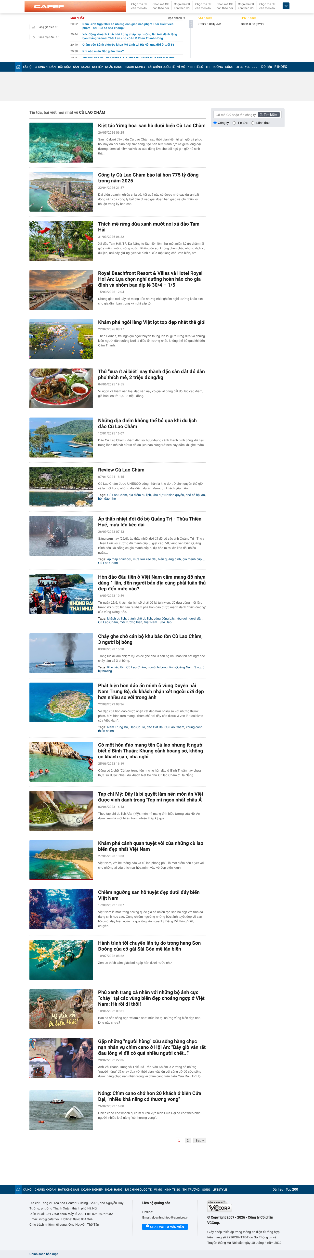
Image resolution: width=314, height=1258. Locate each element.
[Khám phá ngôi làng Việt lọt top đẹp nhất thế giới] (61, 339)
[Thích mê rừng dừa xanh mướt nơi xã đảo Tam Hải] (61, 241)
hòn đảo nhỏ (107, 498)
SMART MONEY (135, 67)
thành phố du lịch (140, 618)
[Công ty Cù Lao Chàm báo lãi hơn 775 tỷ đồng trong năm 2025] (61, 192)
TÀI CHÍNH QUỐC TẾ (161, 67)
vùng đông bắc (164, 618)
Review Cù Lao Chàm (121, 470)
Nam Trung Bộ (117, 727)
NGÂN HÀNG (113, 67)
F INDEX (281, 67)
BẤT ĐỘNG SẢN (68, 67)
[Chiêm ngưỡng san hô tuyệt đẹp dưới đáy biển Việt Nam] (61, 909)
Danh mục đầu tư (48, 37)
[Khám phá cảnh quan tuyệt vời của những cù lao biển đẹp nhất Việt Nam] (61, 860)
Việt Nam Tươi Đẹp (157, 622)
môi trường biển (130, 622)
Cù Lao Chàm (117, 495)
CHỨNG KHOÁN (45, 67)
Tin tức (243, 123)
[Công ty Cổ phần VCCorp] (246, 1206)
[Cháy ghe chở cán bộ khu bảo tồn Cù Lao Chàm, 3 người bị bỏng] (61, 653)
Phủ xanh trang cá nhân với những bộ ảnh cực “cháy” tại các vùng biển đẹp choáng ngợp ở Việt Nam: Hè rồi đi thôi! (151, 998)
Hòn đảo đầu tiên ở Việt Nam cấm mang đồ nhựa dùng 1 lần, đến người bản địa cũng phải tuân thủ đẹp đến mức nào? (152, 583)
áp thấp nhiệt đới (119, 559)
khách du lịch (116, 618)
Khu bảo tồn (115, 667)
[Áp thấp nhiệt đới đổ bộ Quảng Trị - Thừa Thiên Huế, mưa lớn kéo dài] (61, 536)
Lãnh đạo (263, 123)
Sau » (200, 1140)
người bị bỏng (158, 667)
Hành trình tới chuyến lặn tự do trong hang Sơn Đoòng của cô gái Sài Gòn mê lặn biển (149, 946)
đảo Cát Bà (155, 727)
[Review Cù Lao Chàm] (61, 487)
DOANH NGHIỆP (92, 67)
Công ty (223, 123)
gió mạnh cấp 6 (193, 559)
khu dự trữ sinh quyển (168, 495)
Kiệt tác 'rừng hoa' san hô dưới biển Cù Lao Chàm (152, 125)
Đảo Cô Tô (137, 727)
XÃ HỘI (27, 67)
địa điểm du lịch (140, 495)
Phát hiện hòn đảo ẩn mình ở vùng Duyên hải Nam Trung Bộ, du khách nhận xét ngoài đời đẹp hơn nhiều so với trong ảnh (151, 691)
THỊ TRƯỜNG (214, 67)
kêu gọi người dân (189, 618)
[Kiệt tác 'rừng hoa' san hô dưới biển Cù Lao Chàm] (61, 143)
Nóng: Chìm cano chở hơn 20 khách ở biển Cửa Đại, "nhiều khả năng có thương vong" (149, 1096)
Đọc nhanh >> (177, 18)
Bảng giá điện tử (47, 27)
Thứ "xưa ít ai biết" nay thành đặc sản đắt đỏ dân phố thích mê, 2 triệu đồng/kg (151, 374)
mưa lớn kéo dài (144, 559)
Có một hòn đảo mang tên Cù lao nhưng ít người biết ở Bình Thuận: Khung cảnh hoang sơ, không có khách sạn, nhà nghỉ (151, 751)
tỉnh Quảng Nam (181, 667)
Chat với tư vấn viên (167, 1227)
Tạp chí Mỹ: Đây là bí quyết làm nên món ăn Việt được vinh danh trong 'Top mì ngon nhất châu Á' (150, 797)
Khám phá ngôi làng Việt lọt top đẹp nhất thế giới (152, 322)
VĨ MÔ (181, 67)
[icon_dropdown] (286, 6)
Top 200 (292, 1190)
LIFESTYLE (243, 67)
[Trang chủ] (18, 67)
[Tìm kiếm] (269, 114)
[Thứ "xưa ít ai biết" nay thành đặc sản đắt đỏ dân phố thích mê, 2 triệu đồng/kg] (61, 388)
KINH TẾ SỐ (195, 67)
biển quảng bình (169, 559)
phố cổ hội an (195, 495)
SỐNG (229, 67)
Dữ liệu (266, 67)
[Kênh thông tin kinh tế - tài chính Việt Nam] (75, 6)
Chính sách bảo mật (43, 1254)
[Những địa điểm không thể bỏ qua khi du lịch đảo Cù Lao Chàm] (61, 437)
